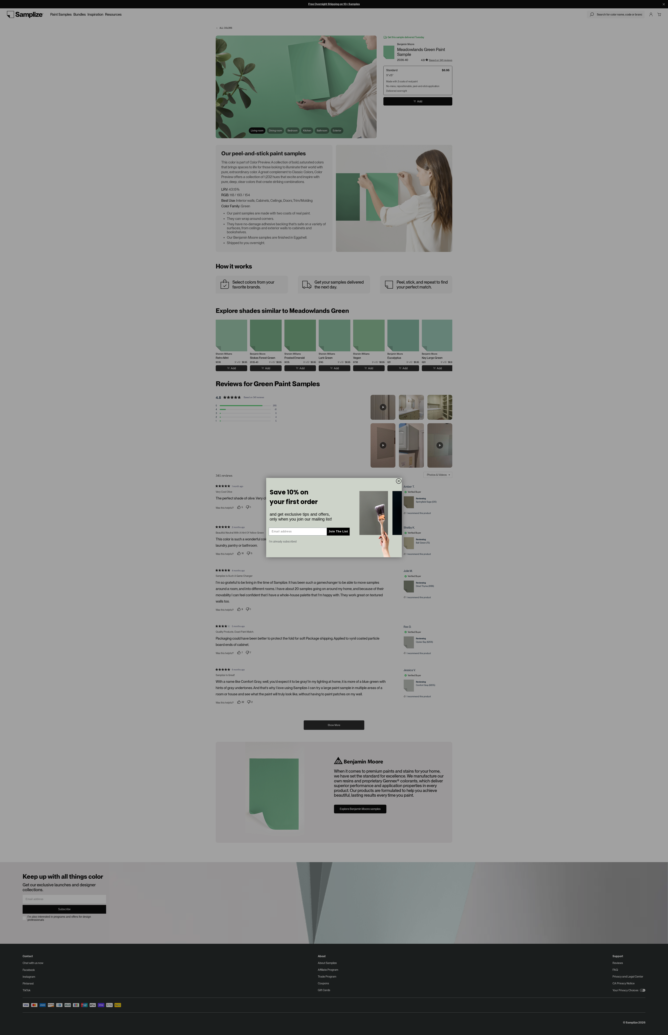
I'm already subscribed (283, 541)
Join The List (338, 531)
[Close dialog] (398, 481)
